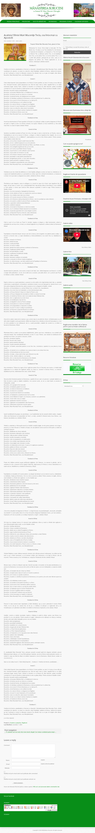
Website (7, 768)
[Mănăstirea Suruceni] (47, 10)
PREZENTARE (26, 21)
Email (7, 764)
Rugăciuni (24, 722)
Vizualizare (88, 139)
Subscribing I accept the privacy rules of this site (76, 48)
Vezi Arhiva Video (86, 247)
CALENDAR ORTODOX (81, 21)
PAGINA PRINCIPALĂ (13, 21)
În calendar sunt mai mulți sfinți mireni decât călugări (20, 732)
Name (7, 760)
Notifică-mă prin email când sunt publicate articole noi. (20, 779)
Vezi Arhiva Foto (86, 281)
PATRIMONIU (53, 21)
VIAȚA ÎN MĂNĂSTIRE (39, 21)
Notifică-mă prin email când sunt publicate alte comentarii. (21, 773)
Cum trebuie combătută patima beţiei (45, 732)
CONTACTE (47, 25)
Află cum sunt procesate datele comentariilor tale (46, 786)
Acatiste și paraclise (15, 722)
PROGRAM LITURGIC (66, 21)
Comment (6, 745)
